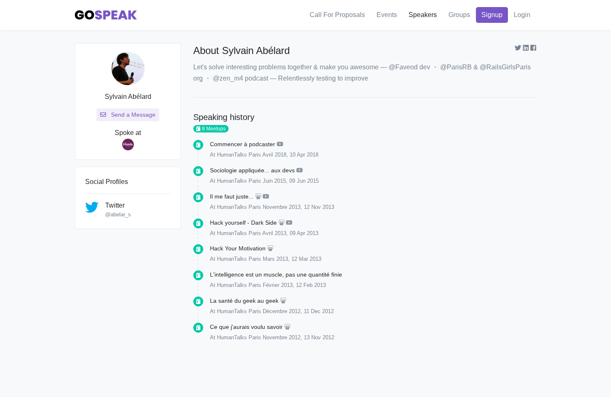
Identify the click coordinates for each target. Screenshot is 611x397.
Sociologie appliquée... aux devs (252, 170)
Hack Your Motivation (238, 248)
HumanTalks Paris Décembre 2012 (259, 311)
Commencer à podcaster (242, 144)
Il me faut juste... (232, 196)
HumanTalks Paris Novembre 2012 (259, 337)
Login (522, 14)
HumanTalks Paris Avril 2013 (251, 233)
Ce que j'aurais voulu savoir (246, 326)
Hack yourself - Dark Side (243, 222)
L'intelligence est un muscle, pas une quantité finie (276, 274)
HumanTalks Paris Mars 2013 (252, 259)
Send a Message (132, 114)
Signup (492, 14)
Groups (459, 14)
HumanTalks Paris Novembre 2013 (259, 207)
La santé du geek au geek (244, 300)
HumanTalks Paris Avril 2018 (251, 155)
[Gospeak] (106, 15)
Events (387, 14)
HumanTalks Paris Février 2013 (255, 285)
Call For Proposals (337, 14)
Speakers (423, 14)
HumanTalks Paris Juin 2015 (251, 181)
